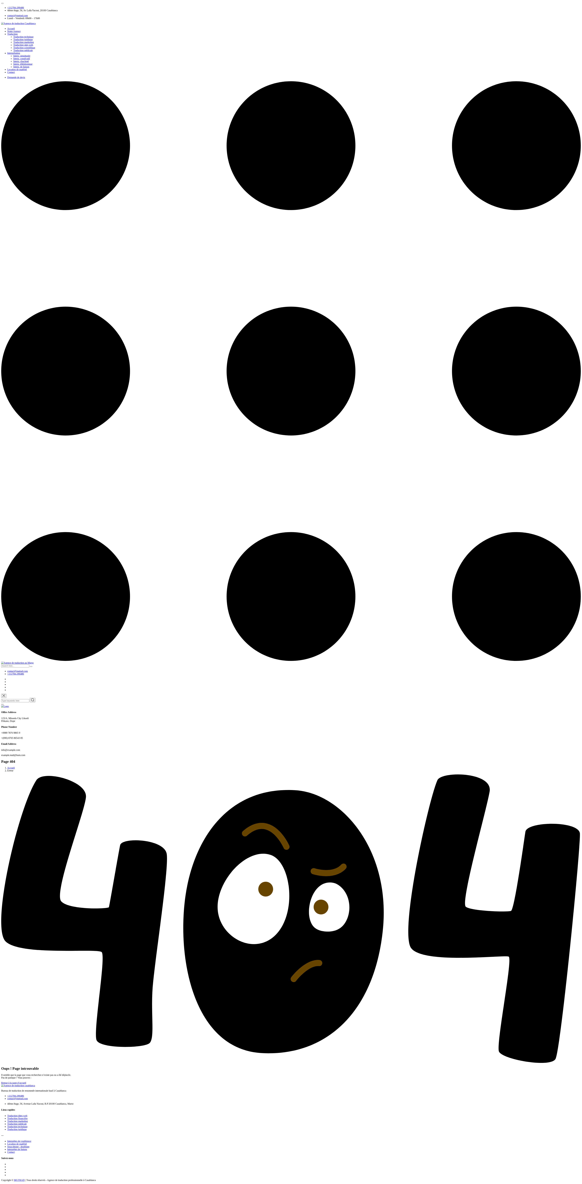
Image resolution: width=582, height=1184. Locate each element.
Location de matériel (17, 69)
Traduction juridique (23, 39)
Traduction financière (17, 1118)
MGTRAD (19, 1180)
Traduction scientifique (24, 47)
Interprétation (13, 53)
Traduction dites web (17, 1115)
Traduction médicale (23, 50)
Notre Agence (14, 31)
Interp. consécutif (21, 58)
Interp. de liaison (21, 66)
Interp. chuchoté (21, 61)
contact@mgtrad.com (17, 15)
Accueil (11, 28)
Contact (11, 72)
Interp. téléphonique (22, 64)
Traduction (12, 34)
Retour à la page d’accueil (13, 1083)
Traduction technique (23, 36)
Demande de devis (16, 77)
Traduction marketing (23, 42)
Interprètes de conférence (19, 1141)
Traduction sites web (23, 45)
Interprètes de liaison (17, 1149)
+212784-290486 (15, 7)
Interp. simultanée (21, 56)
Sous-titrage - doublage (18, 1146)
